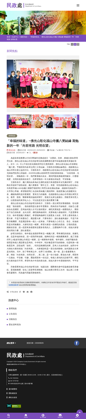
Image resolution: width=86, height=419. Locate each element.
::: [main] (5, 50)
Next (78, 122)
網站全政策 (13, 397)
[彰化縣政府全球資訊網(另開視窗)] (43, 416)
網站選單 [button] (11, 343)
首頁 (8, 37)
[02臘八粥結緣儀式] (43, 121)
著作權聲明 (13, 389)
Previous (8, 122)
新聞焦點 (13, 308)
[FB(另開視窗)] (76, 343)
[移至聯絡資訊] (60, 416)
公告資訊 (13, 314)
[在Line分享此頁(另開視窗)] (24, 292)
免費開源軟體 (13, 285)
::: (4, 37)
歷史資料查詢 (15, 324)
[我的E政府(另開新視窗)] (9, 406)
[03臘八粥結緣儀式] (67, 121)
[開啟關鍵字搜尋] (8, 416)
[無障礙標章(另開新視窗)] (16, 406)
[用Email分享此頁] (28, 292)
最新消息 (23, 37)
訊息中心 (15, 37)
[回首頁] (26, 416)
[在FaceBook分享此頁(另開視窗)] (20, 292)
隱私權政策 (13, 393)
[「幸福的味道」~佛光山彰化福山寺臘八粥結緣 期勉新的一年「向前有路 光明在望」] (19, 121)
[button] (78, 5)
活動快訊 (13, 319)
